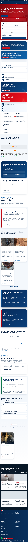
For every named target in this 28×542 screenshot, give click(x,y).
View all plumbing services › (14, 286)
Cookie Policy (16, 525)
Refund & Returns (17, 523)
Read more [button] (2, 155)
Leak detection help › (18, 260)
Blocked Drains (16, 512)
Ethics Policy (20, 541)
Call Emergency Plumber (13, 57)
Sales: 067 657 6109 (3, 516)
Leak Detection (16, 514)
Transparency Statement (17, 526)
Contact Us (2, 525)
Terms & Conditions (10, 541)
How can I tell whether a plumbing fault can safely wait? (10, 413)
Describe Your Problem (6, 48)
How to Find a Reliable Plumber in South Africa (20, 484)
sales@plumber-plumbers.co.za (5, 518)
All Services (16, 511)
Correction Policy (24, 541)
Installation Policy (17, 522)
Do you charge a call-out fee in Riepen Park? (9, 402)
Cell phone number (16, 25)
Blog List (2, 523)
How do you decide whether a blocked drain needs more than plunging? (10, 65)
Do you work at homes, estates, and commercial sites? (10, 411)
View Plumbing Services (6, 90)
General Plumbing (17, 515)
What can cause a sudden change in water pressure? (7, 67)
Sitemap (2, 526)
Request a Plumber (14, 37)
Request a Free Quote (6, 57)
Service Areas (3, 522)
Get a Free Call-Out (4, 538)
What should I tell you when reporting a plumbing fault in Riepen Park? (10, 62)
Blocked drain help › (5, 260)
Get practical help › (22, 343)
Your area (3, 28)
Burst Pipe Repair (17, 513)
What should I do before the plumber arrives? (9, 415)
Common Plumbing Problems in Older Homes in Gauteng (7, 484)
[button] (1, 153)
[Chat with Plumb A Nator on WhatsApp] (2, 538)
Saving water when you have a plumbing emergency (7, 501)
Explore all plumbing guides (23, 472)
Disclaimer (14, 540)
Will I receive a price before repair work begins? (9, 404)
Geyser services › (4, 283)
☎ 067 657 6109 (25, 0)
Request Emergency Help (6, 100)
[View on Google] (2, 150)
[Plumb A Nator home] (4, 3)
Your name (3, 25)
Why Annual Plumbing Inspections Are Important (19, 501)
